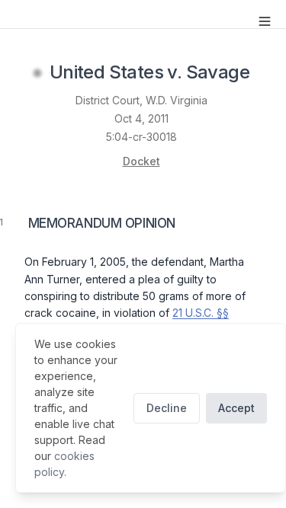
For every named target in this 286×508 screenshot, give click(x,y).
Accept (236, 407)
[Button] (264, 21)
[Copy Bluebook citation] (266, 73)
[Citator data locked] (37, 73)
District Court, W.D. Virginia (141, 100)
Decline (166, 407)
